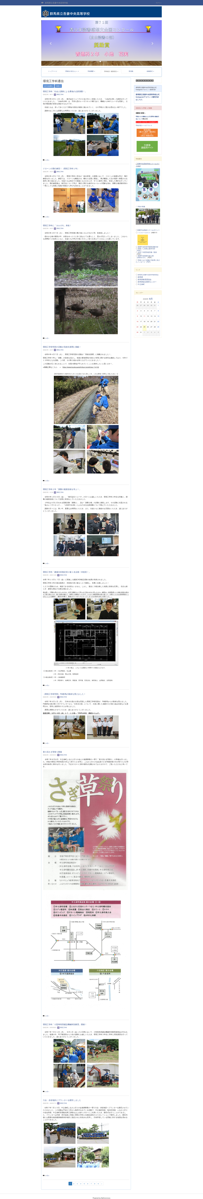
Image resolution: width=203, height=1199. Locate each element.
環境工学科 (60, 94)
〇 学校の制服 (140, 206)
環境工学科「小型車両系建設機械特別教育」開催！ (65, 1024)
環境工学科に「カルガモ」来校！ (57, 225)
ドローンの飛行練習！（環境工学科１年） (61, 168)
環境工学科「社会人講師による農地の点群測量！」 (65, 91)
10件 (58, 86)
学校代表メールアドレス (144, 125)
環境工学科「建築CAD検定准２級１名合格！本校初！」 (67, 571)
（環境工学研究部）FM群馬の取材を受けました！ (64, 694)
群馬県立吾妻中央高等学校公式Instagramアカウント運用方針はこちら (147, 97)
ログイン (159, 3)
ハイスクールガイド (144, 233)
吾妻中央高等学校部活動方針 (148, 247)
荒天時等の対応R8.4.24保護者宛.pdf (147, 122)
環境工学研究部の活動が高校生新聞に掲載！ (62, 346)
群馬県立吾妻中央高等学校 (56, 2)
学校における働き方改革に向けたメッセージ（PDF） (148, 261)
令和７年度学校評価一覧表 (147, 252)
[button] (50, 43)
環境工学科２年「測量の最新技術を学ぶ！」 (62, 489)
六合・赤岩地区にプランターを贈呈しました (62, 1100)
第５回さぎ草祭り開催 (52, 751)
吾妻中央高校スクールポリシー (148, 230)
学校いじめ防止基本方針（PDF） (145, 249)
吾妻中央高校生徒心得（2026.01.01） (145, 257)
